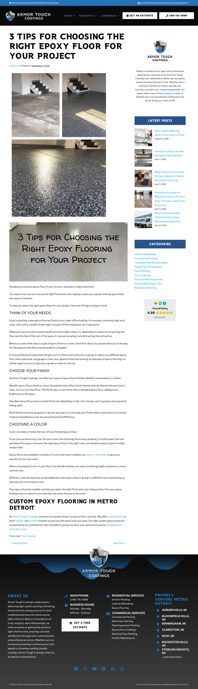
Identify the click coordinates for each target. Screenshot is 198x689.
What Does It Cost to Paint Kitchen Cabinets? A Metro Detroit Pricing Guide (169, 176)
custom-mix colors (96, 454)
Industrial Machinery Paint (149, 279)
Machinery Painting (122, 621)
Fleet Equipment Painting (126, 625)
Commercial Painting (146, 258)
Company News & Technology (151, 262)
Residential (87, 15)
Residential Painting (145, 287)
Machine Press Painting (124, 633)
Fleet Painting (142, 270)
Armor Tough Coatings (25, 516)
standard (34, 520)
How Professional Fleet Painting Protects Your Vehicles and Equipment (168, 217)
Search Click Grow (181, 684)
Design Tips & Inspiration (148, 266)
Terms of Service (156, 684)
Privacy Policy (142, 684)
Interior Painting (121, 599)
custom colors (115, 516)
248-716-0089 (177, 15)
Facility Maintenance (123, 637)
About (68, 15)
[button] (80, 625)
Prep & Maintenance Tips (148, 283)
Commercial (109, 15)
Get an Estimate (141, 15)
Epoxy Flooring (120, 607)
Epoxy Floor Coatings (124, 629)
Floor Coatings (28, 536)
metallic (19, 520)
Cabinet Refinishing (145, 254)
